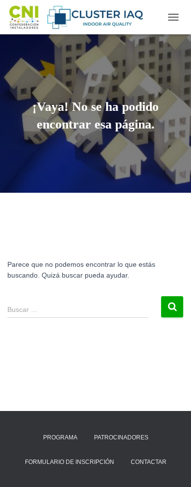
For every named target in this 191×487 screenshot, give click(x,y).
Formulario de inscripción (69, 462)
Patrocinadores (121, 437)
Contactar (149, 462)
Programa (60, 437)
